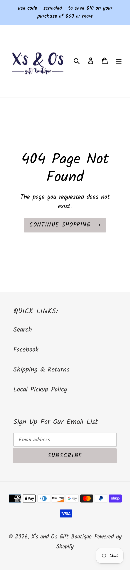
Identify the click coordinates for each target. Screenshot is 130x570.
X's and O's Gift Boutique (61, 536)
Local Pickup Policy (40, 389)
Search (22, 330)
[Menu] (119, 61)
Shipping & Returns (41, 369)
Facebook (25, 350)
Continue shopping (59, 224)
